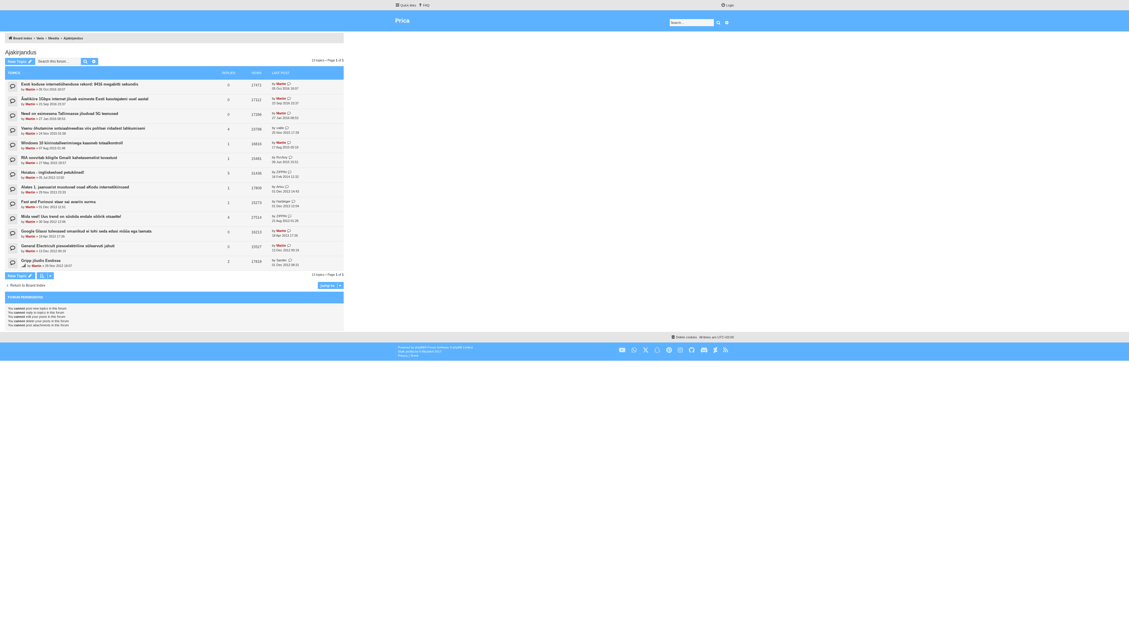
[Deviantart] (715, 350)
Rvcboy (282, 157)
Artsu (280, 186)
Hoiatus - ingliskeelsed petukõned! (52, 172)
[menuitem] (424, 5)
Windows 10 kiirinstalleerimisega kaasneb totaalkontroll (72, 143)
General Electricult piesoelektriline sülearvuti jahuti (68, 246)
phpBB (420, 347)
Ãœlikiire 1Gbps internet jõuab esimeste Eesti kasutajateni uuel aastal (84, 99)
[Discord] (704, 350)
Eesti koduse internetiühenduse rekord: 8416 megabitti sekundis (79, 84)
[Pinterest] (669, 350)
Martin (30, 89)
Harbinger (283, 201)
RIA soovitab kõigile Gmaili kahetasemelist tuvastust (69, 158)
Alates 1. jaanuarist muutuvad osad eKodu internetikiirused (75, 187)
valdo (280, 128)
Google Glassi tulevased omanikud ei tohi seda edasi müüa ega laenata (86, 231)
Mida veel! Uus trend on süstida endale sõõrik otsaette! (71, 216)
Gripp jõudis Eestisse (41, 260)
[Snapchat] (657, 350)
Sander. (281, 260)
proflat (410, 351)
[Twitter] (645, 350)
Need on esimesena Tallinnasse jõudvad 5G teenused (69, 113)
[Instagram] (680, 350)
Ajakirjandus (20, 52)
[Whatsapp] (634, 350)
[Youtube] (622, 350)
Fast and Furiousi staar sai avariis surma (58, 202)
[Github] (691, 350)
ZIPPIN (281, 172)
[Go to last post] (289, 83)
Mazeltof (428, 351)
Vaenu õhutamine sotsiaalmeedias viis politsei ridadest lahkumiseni (83, 128)
